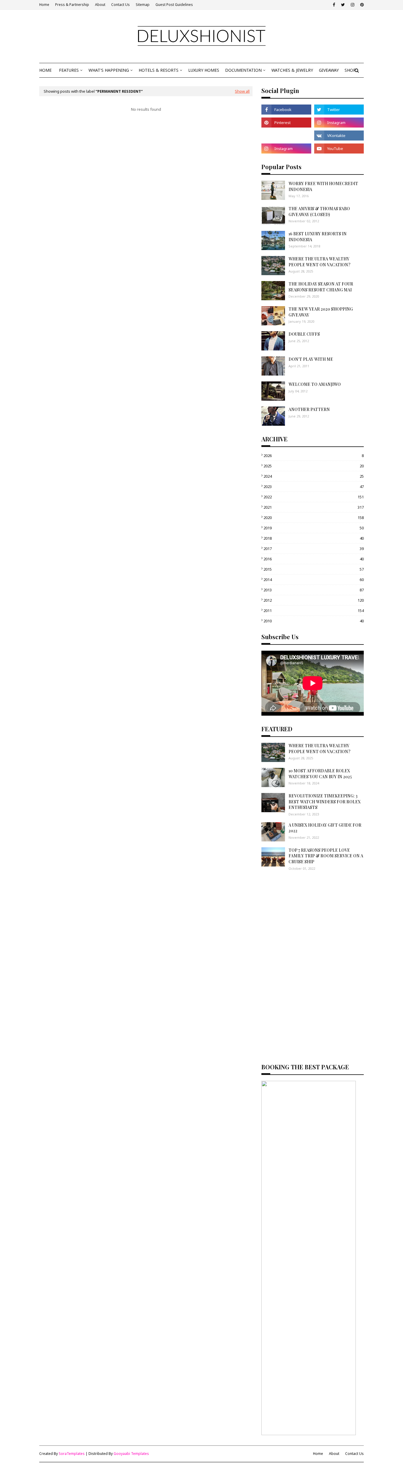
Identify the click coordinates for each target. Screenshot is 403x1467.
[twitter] (343, 4)
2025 (313, 466)
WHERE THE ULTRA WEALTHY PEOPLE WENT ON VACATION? (319, 261)
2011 (313, 610)
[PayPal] (286, 135)
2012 (313, 600)
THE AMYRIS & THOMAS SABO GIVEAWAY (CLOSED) (319, 211)
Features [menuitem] (69, 70)
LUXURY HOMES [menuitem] (203, 70)
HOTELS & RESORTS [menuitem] (158, 70)
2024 (313, 476)
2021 (313, 507)
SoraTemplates (72, 1453)
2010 (313, 621)
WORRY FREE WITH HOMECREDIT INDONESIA (323, 186)
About (100, 4)
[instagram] (352, 4)
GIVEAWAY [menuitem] (329, 70)
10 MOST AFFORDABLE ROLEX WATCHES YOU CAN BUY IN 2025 (320, 773)
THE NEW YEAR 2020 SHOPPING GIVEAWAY (321, 312)
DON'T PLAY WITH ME (311, 359)
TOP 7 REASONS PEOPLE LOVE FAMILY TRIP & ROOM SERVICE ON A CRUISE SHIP (326, 855)
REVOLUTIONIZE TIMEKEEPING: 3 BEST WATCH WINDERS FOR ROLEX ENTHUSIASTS (325, 801)
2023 (313, 486)
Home (44, 4)
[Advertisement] (312, 920)
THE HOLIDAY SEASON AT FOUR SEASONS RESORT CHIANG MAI (321, 287)
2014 (313, 579)
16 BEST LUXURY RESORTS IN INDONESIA (318, 236)
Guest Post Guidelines (174, 4)
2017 (313, 548)
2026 (313, 455)
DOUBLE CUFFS (304, 334)
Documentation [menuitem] (243, 70)
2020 (313, 517)
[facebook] (334, 4)
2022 (313, 497)
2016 (313, 559)
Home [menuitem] (45, 70)
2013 (313, 590)
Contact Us (120, 4)
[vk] (339, 135)
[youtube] (339, 148)
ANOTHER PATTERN (309, 409)
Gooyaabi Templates (131, 1453)
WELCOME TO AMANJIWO (315, 384)
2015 (313, 569)
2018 (313, 538)
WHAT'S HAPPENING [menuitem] (109, 70)
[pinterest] (361, 4)
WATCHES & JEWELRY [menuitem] (292, 70)
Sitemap (143, 4)
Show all (242, 91)
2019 (313, 528)
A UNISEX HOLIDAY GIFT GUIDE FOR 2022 (325, 828)
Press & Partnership (72, 4)
